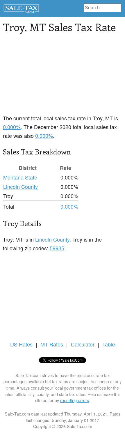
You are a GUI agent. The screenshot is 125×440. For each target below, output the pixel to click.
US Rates (21, 344)
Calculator (82, 344)
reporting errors (74, 400)
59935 (57, 248)
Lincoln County (20, 186)
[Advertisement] (46, 77)
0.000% (12, 127)
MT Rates (51, 344)
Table (108, 344)
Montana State (20, 177)
